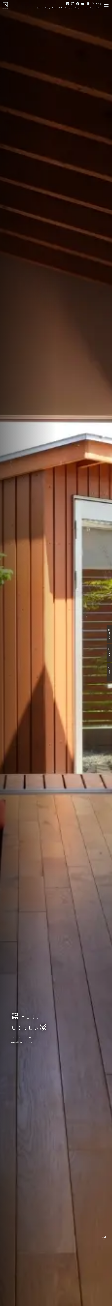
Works (60, 8)
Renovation (69, 8)
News (86, 8)
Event (54, 8)
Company (78, 8)
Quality (47, 8)
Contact (96, 4)
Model (98, 8)
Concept (40, 8)
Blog (92, 8)
